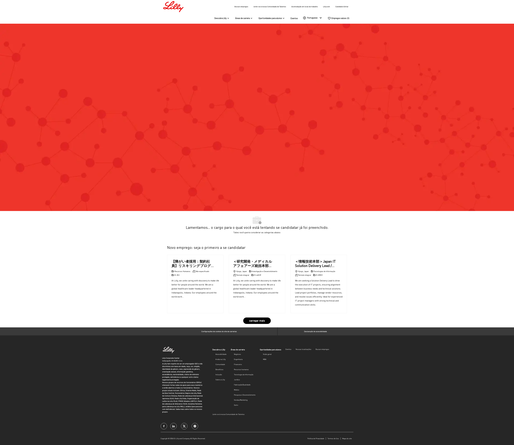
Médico (236, 390)
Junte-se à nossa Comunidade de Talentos (270, 6)
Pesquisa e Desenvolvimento (245, 395)
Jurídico (237, 380)
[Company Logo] (174, 6)
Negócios (237, 354)
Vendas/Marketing (240, 400)
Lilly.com (326, 6)
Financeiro (238, 364)
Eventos (294, 18)
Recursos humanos (241, 369)
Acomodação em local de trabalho (304, 6)
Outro (236, 405)
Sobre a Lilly (220, 380)
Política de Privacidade (315, 439)
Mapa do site (347, 439)
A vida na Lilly (221, 359)
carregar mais (257, 320)
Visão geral (267, 354)
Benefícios (219, 369)
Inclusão (219, 375)
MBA (264, 359)
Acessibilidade (221, 354)
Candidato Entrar (341, 6)
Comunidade (220, 364)
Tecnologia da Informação (243, 375)
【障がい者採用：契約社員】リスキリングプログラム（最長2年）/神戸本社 (192, 263)
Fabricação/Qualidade (242, 385)
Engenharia (238, 359)
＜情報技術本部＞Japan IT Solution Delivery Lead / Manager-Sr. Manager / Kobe (315, 263)
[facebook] (164, 426)
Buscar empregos (241, 6)
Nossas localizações (303, 349)
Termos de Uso (333, 439)
